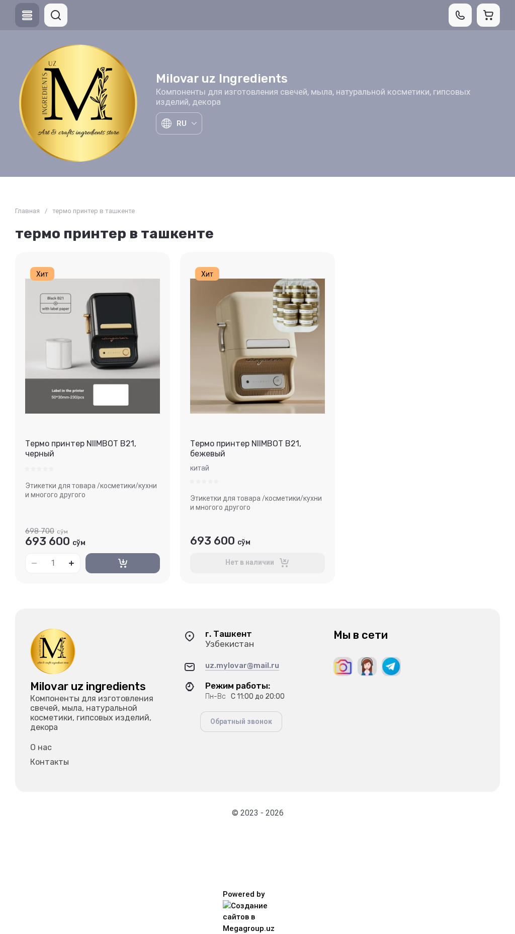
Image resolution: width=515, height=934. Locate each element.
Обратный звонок (241, 721)
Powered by (244, 894)
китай (199, 468)
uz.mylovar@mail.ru (242, 665)
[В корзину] (122, 563)
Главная (27, 211)
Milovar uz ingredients (88, 686)
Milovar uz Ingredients (222, 79)
